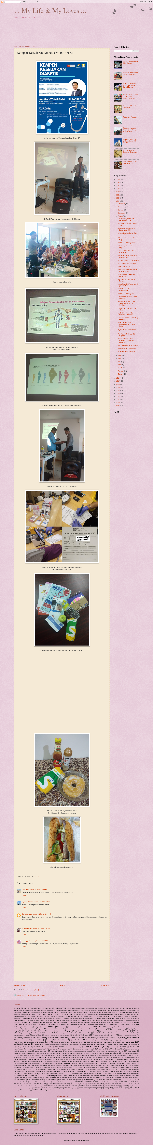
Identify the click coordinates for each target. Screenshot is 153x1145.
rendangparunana (81, 1061)
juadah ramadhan (132, 1038)
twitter (127, 1073)
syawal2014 (20, 1069)
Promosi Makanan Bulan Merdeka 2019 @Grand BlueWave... (126, 340)
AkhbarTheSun (51, 1010)
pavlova (131, 1055)
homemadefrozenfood (21, 1035)
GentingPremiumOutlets (30, 1031)
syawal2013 (135, 1067)
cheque (99, 1018)
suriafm (80, 1067)
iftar (138, 1035)
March (120, 368)
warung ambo (96, 1088)
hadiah (39, 1033)
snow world (114, 1065)
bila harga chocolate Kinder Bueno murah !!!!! (126, 229)
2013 (118, 393)
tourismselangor (67, 1073)
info (34, 1038)
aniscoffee (94, 1010)
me (15, 1051)
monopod (87, 1051)
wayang (126, 1088)
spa (122, 1065)
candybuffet (133, 1016)
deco (110, 1022)
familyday (110, 1027)
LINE (88, 1042)
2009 (118, 406)
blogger (107, 1014)
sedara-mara (85, 1063)
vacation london (88, 1080)
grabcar (112, 1031)
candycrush (17, 1018)
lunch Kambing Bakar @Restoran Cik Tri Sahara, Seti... (127, 324)
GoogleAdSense (87, 1031)
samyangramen (47, 1063)
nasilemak (72, 1053)
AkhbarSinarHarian (39, 1010)
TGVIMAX (99, 1071)
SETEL (128, 1063)
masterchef (102, 1049)
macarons (27, 1044)
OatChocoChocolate (29, 1055)
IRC (74, 1037)
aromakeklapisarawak (49, 1012)
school (76, 1063)
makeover (123, 1046)
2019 (118, 201)
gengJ (18, 1031)
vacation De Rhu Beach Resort (71, 1077)
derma (130, 1022)
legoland (75, 1042)
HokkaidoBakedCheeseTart (101, 1033)
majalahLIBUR (123, 1044)
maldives (35, 1049)
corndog (135, 1020)
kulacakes (55, 1042)
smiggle (106, 1065)
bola (135, 1014)
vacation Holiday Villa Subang (57, 1079)
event (137, 1025)
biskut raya (80, 1014)
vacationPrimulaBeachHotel (94, 1086)
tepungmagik (70, 1071)
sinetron (93, 1065)
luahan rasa (129, 1042)
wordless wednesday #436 (126, 294)
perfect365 (34, 1057)
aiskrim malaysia (78, 1008)
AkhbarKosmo (18, 1010)
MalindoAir (43, 1049)
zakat (60, 1090)
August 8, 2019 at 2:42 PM (41, 928)
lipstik (94, 1042)
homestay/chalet (36, 1035)
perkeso (50, 1057)
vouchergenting (59, 1088)
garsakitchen (114, 1029)
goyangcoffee (104, 1031)
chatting (50, 1018)
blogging (117, 1014)
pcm (138, 1055)
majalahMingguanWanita (20, 1046)
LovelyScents (119, 1042)
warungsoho (108, 1088)
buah (74, 1016)
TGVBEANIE (91, 1071)
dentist (124, 1022)
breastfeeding (51, 1016)
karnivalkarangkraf (23, 1040)
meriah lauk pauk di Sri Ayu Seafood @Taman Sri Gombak (126, 303)
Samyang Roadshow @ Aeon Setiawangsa (130, 73)
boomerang (32, 1016)
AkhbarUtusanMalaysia (64, 1010)
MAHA (46, 1044)
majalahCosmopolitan (88, 1044)
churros (135, 1018)
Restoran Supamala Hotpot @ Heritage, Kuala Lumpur (129, 129)
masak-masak (88, 1049)
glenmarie (60, 1031)
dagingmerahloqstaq (77, 1022)
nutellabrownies (134, 1053)
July (119, 355)
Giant (42, 1031)
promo (16, 1061)
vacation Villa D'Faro (27, 1083)
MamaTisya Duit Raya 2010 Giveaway (130, 62)
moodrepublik (96, 1051)
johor (121, 1038)
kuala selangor (31, 1042)
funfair (99, 1029)
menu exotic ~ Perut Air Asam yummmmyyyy (127, 270)
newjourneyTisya (96, 1053)
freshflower (84, 1029)
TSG (113, 1073)
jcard (92, 1038)
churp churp (126, 1018)
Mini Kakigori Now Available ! (127, 263)
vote (50, 1088)
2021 (118, 195)
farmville (134, 1027)
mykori (24, 1053)
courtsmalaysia (17, 1022)
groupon (127, 1031)
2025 (118, 182)
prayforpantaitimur (122, 1059)
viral (43, 1088)
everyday (20, 1027)
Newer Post (19, 985)
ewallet (29, 1027)
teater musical (50, 1071)
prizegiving (133, 1059)
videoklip (36, 1088)
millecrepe (68, 1051)
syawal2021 (93, 1069)
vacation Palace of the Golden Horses (40, 1081)
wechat (135, 1088)
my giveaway (132, 1051)
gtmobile (23, 1033)
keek (41, 1040)
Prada (77, 1059)
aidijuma (48, 1008)
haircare (60, 1033)
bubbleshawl (84, 1016)
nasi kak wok (51, 1053)
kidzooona (89, 1040)
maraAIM (69, 1049)
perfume (41, 1057)
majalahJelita (112, 1044)
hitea (83, 1033)
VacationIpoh (40, 1086)
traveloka (93, 1073)
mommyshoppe (78, 1051)
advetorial (17, 1008)
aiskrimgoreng (90, 1008)
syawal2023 (113, 1069)
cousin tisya (28, 1022)
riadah (120, 1061)
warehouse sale (84, 1088)
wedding (16, 1090)
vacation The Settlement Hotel (107, 1081)
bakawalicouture (82, 1012)
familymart (119, 1027)
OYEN (58, 1055)
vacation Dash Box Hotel (51, 1077)
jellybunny (100, 1037)
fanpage (127, 1027)
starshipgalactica (29, 1067)
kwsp (62, 1042)
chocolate (107, 1018)
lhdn (82, 1042)
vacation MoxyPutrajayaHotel (130, 1079)
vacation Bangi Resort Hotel (123, 1075)
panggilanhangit (103, 1055)
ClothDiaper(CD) (41, 1020)
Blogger (86, 1140)
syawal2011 (114, 1067)
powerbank (69, 1059)
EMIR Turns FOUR (124, 266)
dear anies (25, 889)
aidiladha (58, 1008)
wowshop (54, 1090)
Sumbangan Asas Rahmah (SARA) (67, 1067)
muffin (104, 1051)
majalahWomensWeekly (75, 1046)
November (121, 207)
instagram (46, 1037)
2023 (118, 189)
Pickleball (98, 1057)
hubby (112, 1035)
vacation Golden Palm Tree (116, 1077)
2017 (118, 381)
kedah (34, 1040)
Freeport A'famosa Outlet (72, 1029)
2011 (118, 399)
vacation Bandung (106, 1075)
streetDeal (39, 1067)
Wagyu (75, 1088)
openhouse (49, 1055)
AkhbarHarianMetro (131, 1008)
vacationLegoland (77, 1086)
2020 (118, 198)
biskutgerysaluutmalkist (95, 1014)
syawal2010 (104, 1067)
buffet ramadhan (104, 1016)
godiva (78, 1031)
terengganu (80, 1071)
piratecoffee (106, 1057)
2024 (118, 186)
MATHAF (111, 1049)
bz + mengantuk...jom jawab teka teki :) (130, 162)
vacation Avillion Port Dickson (89, 1075)
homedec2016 (116, 1033)
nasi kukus (62, 1053)
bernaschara (45, 1014)
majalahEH (101, 1044)
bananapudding (95, 1012)
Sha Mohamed (27, 928)
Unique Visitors (29, 1076)
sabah (27, 1063)
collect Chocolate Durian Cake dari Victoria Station (127, 234)
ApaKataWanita (115, 1010)
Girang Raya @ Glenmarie (126, 351)
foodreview (49, 1029)
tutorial (120, 1073)
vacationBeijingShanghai (78, 1083)
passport (111, 1055)
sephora (121, 1063)
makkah (132, 1047)
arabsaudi (17, 1012)
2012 (118, 396)
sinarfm (87, 1065)
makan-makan (92, 1046)
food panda (39, 1029)
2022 (118, 192)
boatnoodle (126, 1014)
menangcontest (40, 1051)
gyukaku (31, 1033)
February (121, 371)
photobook (58, 1057)
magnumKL (37, 1044)
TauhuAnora (39, 1071)
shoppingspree (57, 1065)
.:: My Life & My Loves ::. (50, 10)
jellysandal (109, 1037)
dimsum (21, 1025)
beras (24, 1014)
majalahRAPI (47, 1046)
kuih (46, 1042)
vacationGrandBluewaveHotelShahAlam (24, 1086)
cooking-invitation (95, 1020)
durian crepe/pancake (76, 1024)
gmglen (69, 1031)
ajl (107, 1008)
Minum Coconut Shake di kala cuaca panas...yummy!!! (130, 96)
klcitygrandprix (112, 1040)
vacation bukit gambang (34, 1077)
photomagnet (79, 1057)
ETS (131, 1024)
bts (69, 1016)
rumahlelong (20, 1063)
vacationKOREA (63, 1086)
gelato (137, 1029)
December (121, 204)
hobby (89, 1033)
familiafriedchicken (86, 1027)
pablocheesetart (67, 1055)
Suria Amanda (27, 914)
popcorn (30, 1059)
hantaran (75, 1033)
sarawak (67, 1063)
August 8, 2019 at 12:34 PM (42, 914)
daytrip (96, 1022)
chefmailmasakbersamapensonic (83, 1018)
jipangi (115, 1037)
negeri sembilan (84, 1053)
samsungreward (36, 1063)
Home (62, 985)
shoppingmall (44, 1065)
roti (125, 1061)
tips (25, 1073)
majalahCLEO (75, 1044)
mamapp (25, 941)
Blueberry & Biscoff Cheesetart (129, 106)
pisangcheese (117, 1057)
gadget (105, 1029)
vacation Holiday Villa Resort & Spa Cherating (31, 1079)
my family (119, 1051)
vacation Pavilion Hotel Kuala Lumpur (63, 1081)
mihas (52, 1051)
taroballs (30, 1071)
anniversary (103, 1010)
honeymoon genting (50, 1035)
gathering (123, 1029)
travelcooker (84, 1073)
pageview (77, 1055)
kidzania (79, 1040)
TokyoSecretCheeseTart (53, 1073)
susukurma (94, 1067)
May (119, 362)
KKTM (103, 1040)
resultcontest (102, 1061)
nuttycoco (19, 1055)
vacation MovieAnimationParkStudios (108, 1079)
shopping (32, 1065)
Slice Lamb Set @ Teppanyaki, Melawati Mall (128, 256)
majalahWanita (59, 1046)
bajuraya (71, 1012)
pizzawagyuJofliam (131, 1057)
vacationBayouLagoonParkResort (58, 1083)
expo (44, 1027)
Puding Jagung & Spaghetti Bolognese (130, 151)
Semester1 (94, 1063)
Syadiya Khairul (27, 902)
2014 (118, 390)
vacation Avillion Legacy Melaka (67, 1075)
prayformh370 (109, 1059)
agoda (42, 1008)
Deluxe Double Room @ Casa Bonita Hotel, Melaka (130, 141)
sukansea (53, 1067)
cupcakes (64, 1022)
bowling (40, 1016)
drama (44, 1025)
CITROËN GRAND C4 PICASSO (24, 1020)
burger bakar (117, 1016)
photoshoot (88, 1057)
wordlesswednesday (39, 1090)
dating (88, 1022)
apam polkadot (126, 1010)
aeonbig (34, 1008)
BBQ (119, 1012)
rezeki (111, 1061)
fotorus (60, 1029)
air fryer (67, 1008)
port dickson (40, 1059)
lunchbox (17, 1044)
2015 (118, 387)
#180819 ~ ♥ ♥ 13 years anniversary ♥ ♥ (125, 289)
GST (134, 1031)
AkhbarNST (28, 1010)
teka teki (60, 1071)
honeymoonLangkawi (64, 1035)
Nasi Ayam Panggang (130, 117)
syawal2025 (135, 1069)
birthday (70, 1014)
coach (51, 1020)
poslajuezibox (50, 1059)
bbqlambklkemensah (130, 1012)
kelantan (49, 1040)
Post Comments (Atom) (31, 990)
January (121, 374)
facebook (51, 1027)
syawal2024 (124, 1069)
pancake (94, 1055)
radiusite (49, 1061)
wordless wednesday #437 (126, 243)
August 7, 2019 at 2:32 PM (42, 902)
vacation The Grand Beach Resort (86, 1081)
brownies (61, 1016)
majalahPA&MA (35, 1046)
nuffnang (115, 1053)
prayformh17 (98, 1059)
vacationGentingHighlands (113, 1083)
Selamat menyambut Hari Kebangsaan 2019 (126, 219)
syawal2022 (103, 1069)
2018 (118, 378)
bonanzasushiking (19, 1016)
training (75, 1073)
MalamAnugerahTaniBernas (22, 1049)
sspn (135, 1065)
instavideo (64, 1038)
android (86, 1010)
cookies (83, 1020)
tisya (38, 1074)
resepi (91, 1061)
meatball (21, 1051)
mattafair (119, 1049)
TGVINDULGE (109, 1071)
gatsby (131, 1029)
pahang (86, 1055)
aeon (25, 1008)
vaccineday (125, 1086)
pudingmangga (28, 1061)
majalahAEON (55, 1044)
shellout (16, 1065)
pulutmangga (39, 1061)
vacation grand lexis (133, 1077)
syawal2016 (41, 1069)
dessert (136, 1022)
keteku (57, 1040)
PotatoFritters (59, 1059)
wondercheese (26, 1090)
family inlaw (97, 1027)
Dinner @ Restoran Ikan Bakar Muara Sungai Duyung (129, 85)
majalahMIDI (134, 1044)
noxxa (107, 1053)
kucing (41, 1042)
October (121, 210)
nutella (125, 1053)
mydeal (16, 1053)
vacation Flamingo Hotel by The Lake (94, 1077)
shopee (23, 1065)
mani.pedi (62, 1049)
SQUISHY (128, 1065)
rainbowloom (56, 1061)
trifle (100, 1073)
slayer (100, 1065)
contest (75, 1020)
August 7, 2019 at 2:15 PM (38, 889)
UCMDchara (135, 1074)
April (119, 365)
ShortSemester (67, 1065)
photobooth (68, 1057)
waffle (68, 1088)
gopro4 (95, 1031)
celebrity (25, 1018)
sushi (86, 1067)
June (120, 358)
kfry (73, 1040)
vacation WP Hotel (40, 1083)
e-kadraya (90, 1024)
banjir (104, 1012)
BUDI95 (93, 1016)
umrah (19, 1075)
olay (42, 1055)
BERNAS (32, 1014)
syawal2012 (125, 1067)
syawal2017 (52, 1069)
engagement (112, 1024)
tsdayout (107, 1073)
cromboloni (49, 1022)
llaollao (100, 1042)
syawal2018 (62, 1069)
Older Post (105, 985)
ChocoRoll (117, 1018)
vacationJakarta (50, 1086)
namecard (31, 1053)
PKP (15, 1059)
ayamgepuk (62, 1012)
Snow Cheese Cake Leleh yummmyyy (126, 251)
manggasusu (53, 1049)
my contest (111, 1051)
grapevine (119, 1031)
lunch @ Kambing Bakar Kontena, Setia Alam (125, 313)
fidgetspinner (30, 1029)
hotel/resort (85, 1035)
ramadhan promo (67, 1061)
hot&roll (76, 1035)
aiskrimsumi (99, 1008)
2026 (118, 179)
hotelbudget (98, 1035)
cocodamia (59, 1020)
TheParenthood (128, 1071)
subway (46, 1067)
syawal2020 (83, 1069)
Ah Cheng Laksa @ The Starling (128, 260)
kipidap (96, 1040)
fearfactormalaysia (19, 1029)
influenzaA (27, 1037)
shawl (135, 1063)
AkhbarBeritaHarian (116, 1008)
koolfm (16, 1042)
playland (23, 1059)
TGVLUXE (119, 1071)
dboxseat (104, 1022)
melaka (29, 1051)
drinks (53, 1025)
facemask (63, 1027)
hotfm (105, 1035)
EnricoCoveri (124, 1024)
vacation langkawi (74, 1079)
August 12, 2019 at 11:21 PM (38, 941)
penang (18, 1057)
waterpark (117, 1088)
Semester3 (113, 1063)
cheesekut (58, 1018)
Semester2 (104, 1063)
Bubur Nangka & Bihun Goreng (128, 345)
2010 (118, 403)
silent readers (78, 1065)
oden (37, 1055)
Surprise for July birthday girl (127, 348)
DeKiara (117, 1022)
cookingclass (107, 1020)
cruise (57, 1022)
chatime (42, 1018)
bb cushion (112, 1012)
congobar (68, 1020)
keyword (66, 1040)
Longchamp (108, 1042)
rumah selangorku (133, 1061)
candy (126, 1016)
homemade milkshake (129, 1033)
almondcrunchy (78, 1010)
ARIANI (25, 1012)
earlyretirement (100, 1024)
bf (55, 1014)
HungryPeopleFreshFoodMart (127, 1035)
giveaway (50, 1031)
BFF (59, 1014)
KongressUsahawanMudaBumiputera (127, 1040)
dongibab (37, 1024)
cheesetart (66, 1018)
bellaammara (17, 1014)
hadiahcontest (50, 1033)
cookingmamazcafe (118, 1020)
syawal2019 (73, 1069)
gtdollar (16, 1033)
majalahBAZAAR (65, 1044)
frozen (93, 1029)
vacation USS (122, 1082)
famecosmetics (73, 1027)
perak (25, 1057)
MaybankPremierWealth (131, 1049)
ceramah (35, 1018)
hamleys (67, 1033)
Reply (24, 895)
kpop (21, 1042)
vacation (51, 1076)
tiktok (18, 1074)
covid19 (39, 1022)
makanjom (113, 1046)
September (122, 213)
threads (136, 1071)
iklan (18, 1038)
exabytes (37, 1027)
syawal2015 (30, 1069)
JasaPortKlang (82, 1037)
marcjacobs (78, 1049)
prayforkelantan (87, 1059)
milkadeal (59, 1051)
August (120, 216)
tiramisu (30, 1074)
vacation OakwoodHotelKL (21, 1081)
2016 (118, 384)
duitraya (63, 1025)
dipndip (30, 1024)
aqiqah (134, 1010)
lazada (68, 1042)
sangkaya (58, 1063)
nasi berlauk (40, 1053)
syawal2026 (20, 1071)
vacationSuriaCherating (112, 1086)
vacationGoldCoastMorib (131, 1083)
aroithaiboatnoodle (35, 1012)
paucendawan (121, 1055)
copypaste (128, 1020)
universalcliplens (42, 1075)
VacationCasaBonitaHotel (95, 1083)
